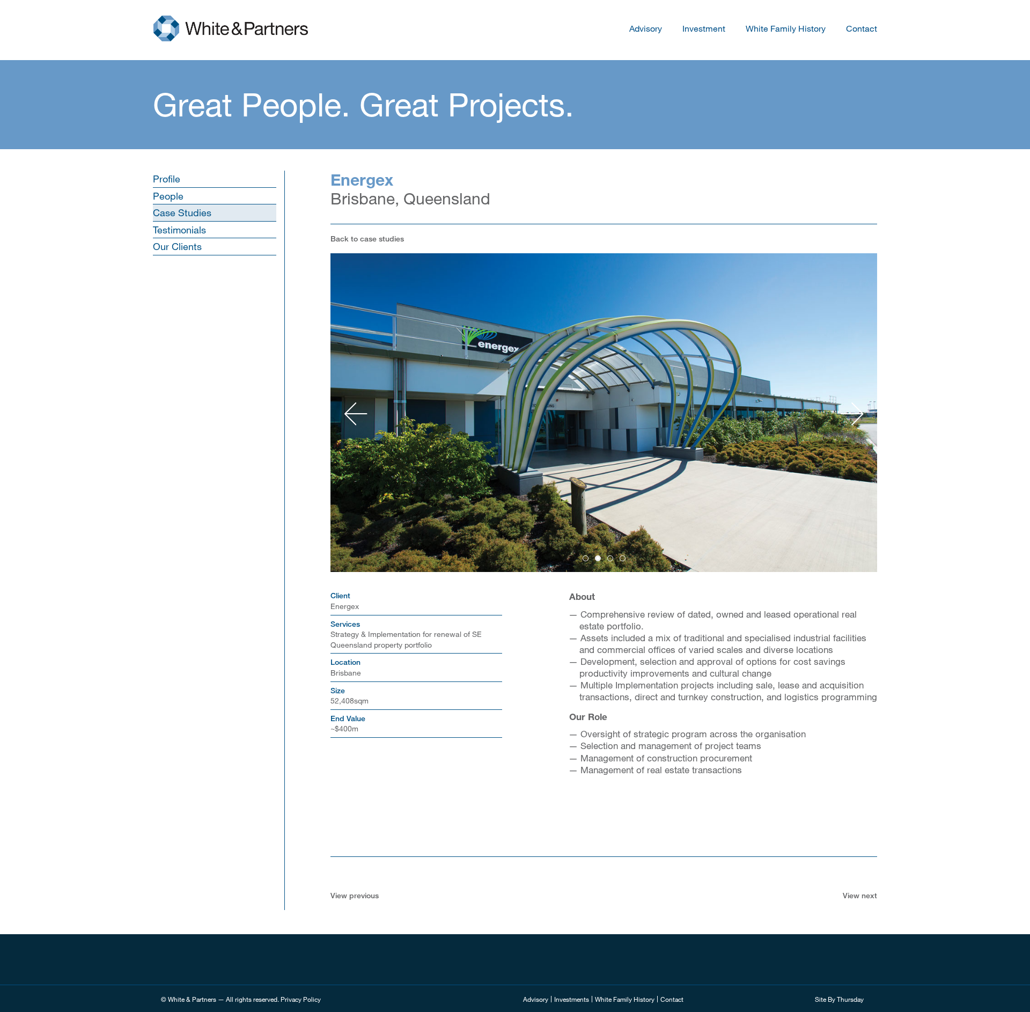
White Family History (786, 28)
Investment (703, 28)
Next (852, 414)
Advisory (645, 28)
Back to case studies (367, 238)
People (168, 196)
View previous (354, 895)
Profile (166, 179)
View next (860, 895)
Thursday (850, 999)
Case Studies (182, 212)
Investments (571, 999)
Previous (355, 414)
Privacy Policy (301, 999)
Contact (861, 28)
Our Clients (177, 246)
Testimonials (179, 230)
